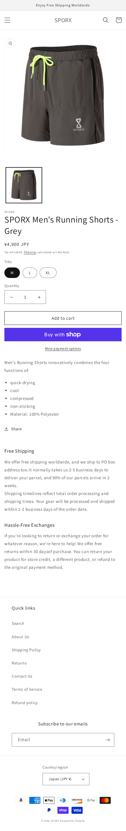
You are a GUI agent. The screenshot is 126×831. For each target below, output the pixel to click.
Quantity (11, 285)
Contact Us (22, 676)
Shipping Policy (26, 649)
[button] (7, 20)
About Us (20, 636)
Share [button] (16, 428)
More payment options (63, 348)
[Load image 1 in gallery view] (24, 185)
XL (48, 272)
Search (18, 623)
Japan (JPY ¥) (60, 778)
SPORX (55, 820)
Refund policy (25, 702)
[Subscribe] (107, 740)
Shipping (30, 252)
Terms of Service (27, 689)
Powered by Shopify (72, 820)
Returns (19, 663)
